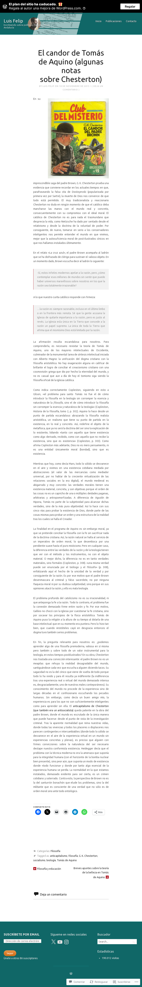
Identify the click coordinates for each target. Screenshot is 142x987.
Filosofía (55, 851)
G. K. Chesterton (88, 856)
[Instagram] (66, 942)
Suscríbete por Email (21, 934)
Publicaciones (114, 21)
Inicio (99, 21)
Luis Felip (13, 20)
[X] (53, 942)
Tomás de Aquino (67, 860)
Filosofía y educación (49, 868)
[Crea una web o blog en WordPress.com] (71, 973)
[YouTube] (60, 942)
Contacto (131, 21)
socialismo (39, 860)
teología (51, 860)
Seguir (10, 953)
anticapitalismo (58, 856)
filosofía (73, 856)
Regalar (130, 6)
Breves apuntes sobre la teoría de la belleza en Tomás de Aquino (91, 873)
